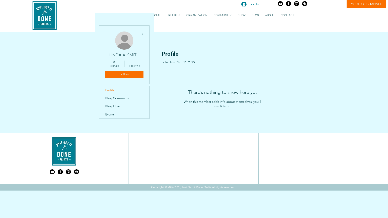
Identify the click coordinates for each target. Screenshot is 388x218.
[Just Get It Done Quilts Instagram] (296, 3)
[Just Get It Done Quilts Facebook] (288, 3)
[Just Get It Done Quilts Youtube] (280, 3)
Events (110, 114)
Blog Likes (112, 106)
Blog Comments (117, 98)
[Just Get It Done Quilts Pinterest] (304, 3)
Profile (110, 90)
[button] (173, 15)
